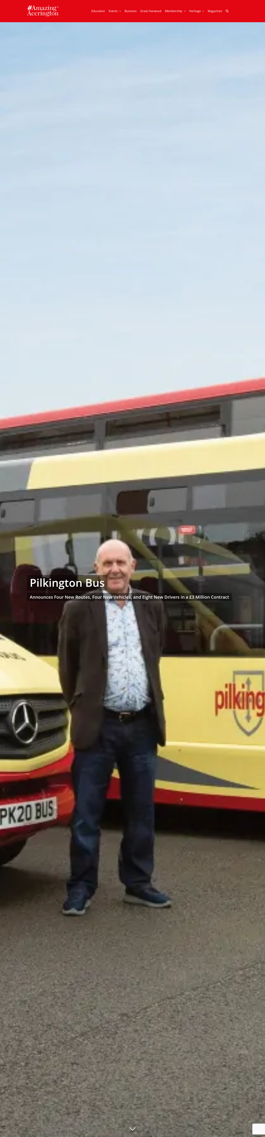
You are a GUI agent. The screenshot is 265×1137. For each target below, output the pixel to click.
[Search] (227, 11)
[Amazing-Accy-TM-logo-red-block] (42, 6)
